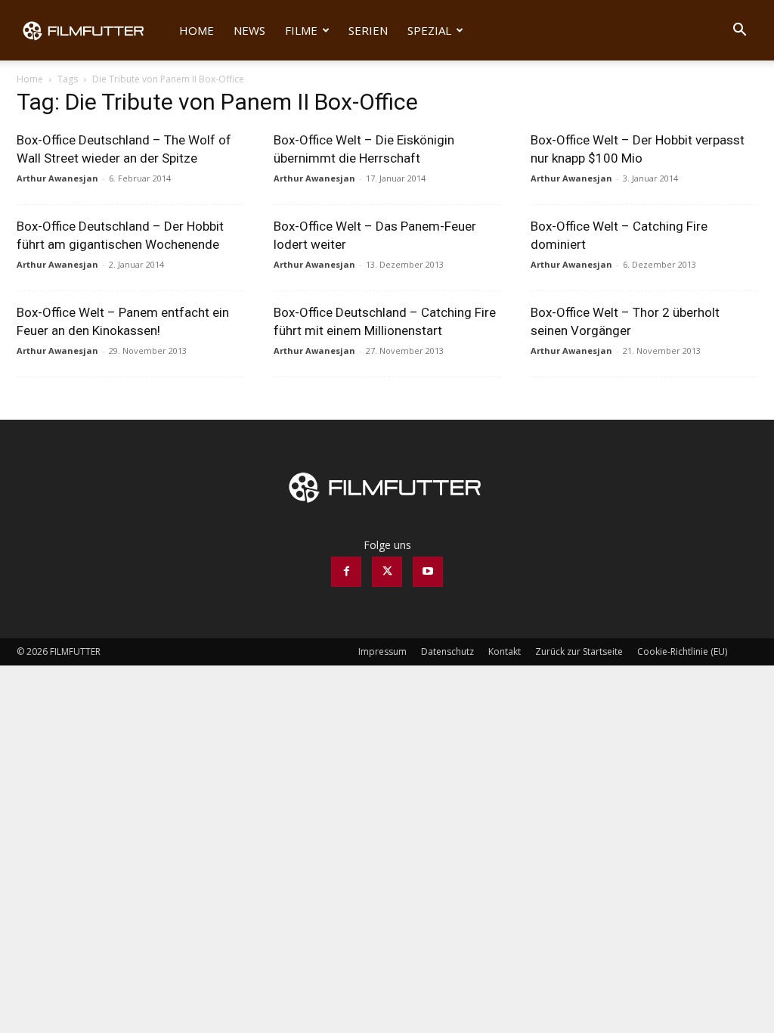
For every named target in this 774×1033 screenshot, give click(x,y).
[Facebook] (346, 572)
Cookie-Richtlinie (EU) (682, 651)
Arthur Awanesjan (57, 178)
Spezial (429, 30)
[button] (739, 31)
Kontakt (504, 651)
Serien (368, 30)
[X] (387, 572)
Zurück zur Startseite (579, 651)
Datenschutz (447, 651)
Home (196, 30)
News (249, 30)
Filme (301, 30)
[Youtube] (428, 572)
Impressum (382, 651)
